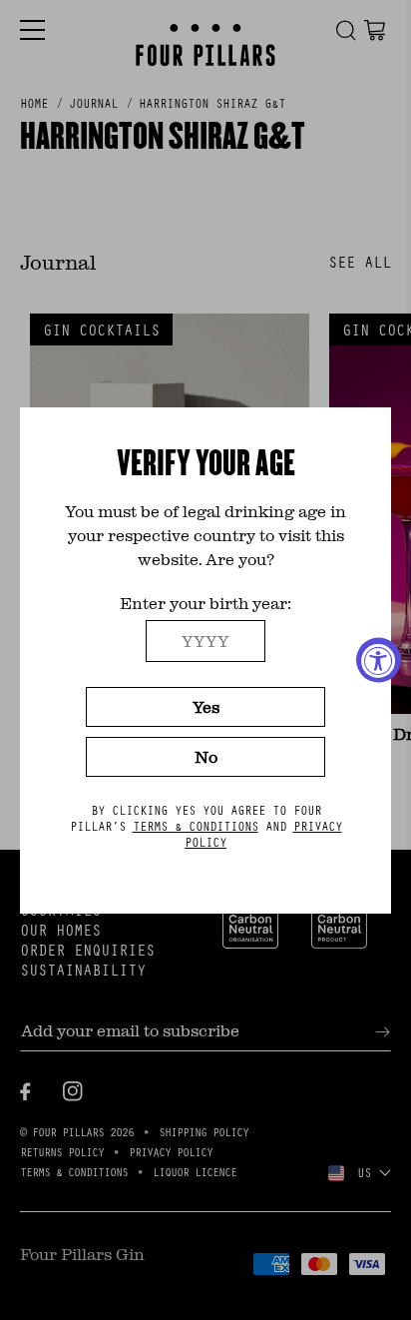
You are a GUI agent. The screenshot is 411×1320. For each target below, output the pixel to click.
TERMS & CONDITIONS (195, 826)
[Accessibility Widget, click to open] (378, 660)
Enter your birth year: (205, 602)
